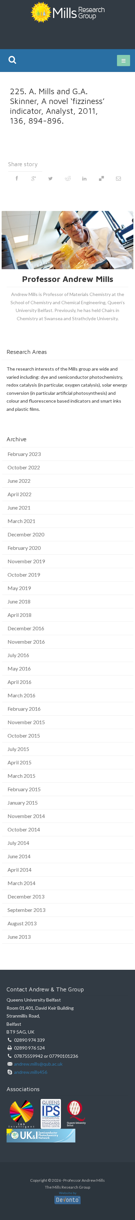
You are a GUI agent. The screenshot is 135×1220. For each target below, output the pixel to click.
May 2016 (19, 668)
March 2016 (21, 695)
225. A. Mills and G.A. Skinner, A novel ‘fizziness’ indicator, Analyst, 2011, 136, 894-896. (57, 105)
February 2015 (24, 789)
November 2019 (26, 561)
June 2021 (19, 507)
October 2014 (24, 829)
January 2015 (23, 802)
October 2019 (24, 574)
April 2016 (19, 682)
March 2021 (21, 521)
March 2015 (21, 776)
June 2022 (19, 481)
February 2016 (24, 709)
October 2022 (24, 467)
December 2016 (26, 628)
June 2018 (19, 601)
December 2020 (26, 534)
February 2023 (24, 454)
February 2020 (24, 548)
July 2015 (18, 749)
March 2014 (21, 883)
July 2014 (18, 843)
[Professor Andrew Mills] (67, 11)
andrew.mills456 (30, 1072)
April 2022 (19, 494)
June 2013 (19, 936)
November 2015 (26, 722)
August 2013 (22, 923)
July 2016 (18, 655)
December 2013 (26, 896)
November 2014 (26, 816)
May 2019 (19, 588)
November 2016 (26, 641)
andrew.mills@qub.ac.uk (38, 1064)
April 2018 (19, 615)
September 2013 (26, 910)
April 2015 (19, 762)
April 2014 (19, 869)
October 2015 (24, 735)
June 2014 (19, 856)
